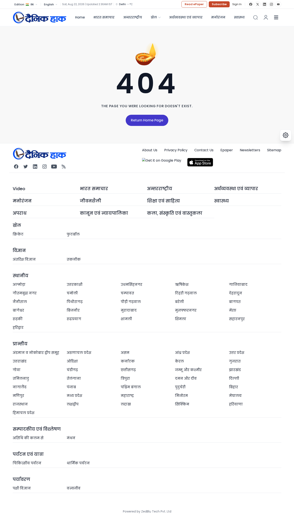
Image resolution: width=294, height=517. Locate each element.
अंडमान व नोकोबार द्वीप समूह (36, 352)
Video (19, 189)
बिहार (233, 387)
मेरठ (232, 310)
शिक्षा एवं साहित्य (163, 201)
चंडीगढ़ (72, 369)
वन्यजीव (73, 488)
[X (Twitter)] (258, 4)
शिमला (180, 319)
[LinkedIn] (265, 4)
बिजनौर (73, 310)
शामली (126, 319)
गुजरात (235, 361)
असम (125, 352)
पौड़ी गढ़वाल (131, 301)
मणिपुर (18, 395)
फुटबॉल (73, 234)
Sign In (236, 4)
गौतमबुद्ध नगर (25, 293)
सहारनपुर (237, 319)
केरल (179, 361)
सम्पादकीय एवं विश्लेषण (37, 429)
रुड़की (18, 319)
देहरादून (235, 293)
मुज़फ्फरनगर (186, 310)
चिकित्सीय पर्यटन (27, 463)
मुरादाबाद (129, 310)
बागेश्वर (18, 310)
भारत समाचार (104, 17)
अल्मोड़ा (19, 284)
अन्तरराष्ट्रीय (132, 17)
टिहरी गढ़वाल (186, 293)
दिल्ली (234, 378)
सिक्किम (182, 404)
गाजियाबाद (238, 284)
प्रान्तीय (20, 344)
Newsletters (250, 150)
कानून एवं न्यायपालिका (104, 213)
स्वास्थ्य (221, 201)
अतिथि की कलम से (28, 438)
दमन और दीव (186, 378)
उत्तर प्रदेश (236, 352)
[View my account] (266, 17)
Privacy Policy (175, 150)
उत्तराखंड (19, 361)
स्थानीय (20, 276)
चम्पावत (127, 293)
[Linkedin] (35, 166)
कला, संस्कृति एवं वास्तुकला (174, 213)
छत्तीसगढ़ (128, 369)
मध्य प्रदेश (74, 395)
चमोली (72, 293)
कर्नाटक (128, 361)
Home (80, 17)
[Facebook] (251, 4)
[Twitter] (25, 166)
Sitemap (274, 150)
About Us (149, 150)
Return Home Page (147, 120)
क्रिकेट (18, 234)
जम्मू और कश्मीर (188, 369)
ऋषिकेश (182, 284)
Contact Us (204, 150)
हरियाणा (236, 404)
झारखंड (235, 369)
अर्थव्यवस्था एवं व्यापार (186, 17)
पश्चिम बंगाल (131, 387)
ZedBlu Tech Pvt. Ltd (156, 511)
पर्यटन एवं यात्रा (28, 454)
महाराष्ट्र (127, 395)
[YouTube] (278, 4)
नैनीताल (20, 301)
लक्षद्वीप (73, 404)
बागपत (235, 301)
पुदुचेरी (180, 387)
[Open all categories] (276, 17)
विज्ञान (19, 251)
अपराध (19, 213)
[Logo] (40, 17)
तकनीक (74, 259)
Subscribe (219, 4)
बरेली (179, 301)
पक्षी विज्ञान (22, 488)
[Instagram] (271, 4)
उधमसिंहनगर (131, 284)
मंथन (71, 438)
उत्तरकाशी (74, 284)
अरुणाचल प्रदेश (79, 352)
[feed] (63, 166)
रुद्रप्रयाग (74, 319)
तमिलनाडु (21, 378)
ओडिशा (72, 361)
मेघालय (235, 395)
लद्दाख (126, 404)
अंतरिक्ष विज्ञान (24, 259)
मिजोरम (181, 395)
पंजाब (71, 387)
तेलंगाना (74, 378)
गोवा (16, 369)
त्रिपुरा (125, 378)
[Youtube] (54, 166)
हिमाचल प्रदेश (23, 412)
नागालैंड (19, 387)
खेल (154, 17)
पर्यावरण (21, 479)
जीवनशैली (90, 201)
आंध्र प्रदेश (182, 352)
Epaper (226, 150)
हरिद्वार (18, 327)
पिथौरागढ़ (75, 301)
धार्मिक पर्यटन (78, 463)
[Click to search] (255, 17)
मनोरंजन (218, 17)
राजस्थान (20, 404)
